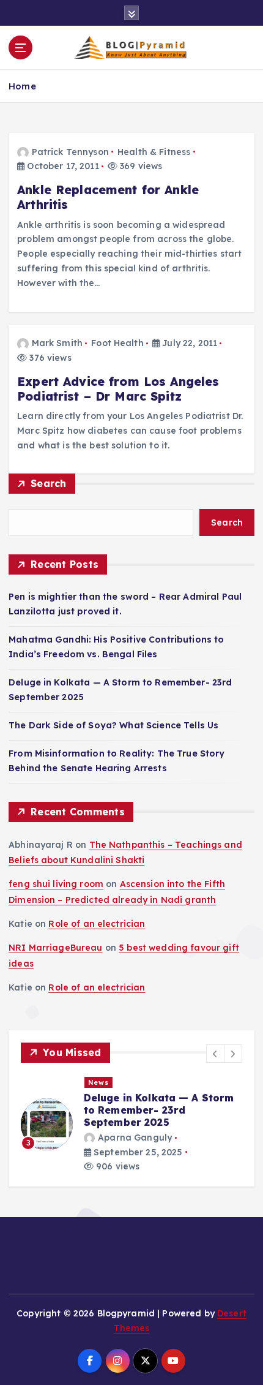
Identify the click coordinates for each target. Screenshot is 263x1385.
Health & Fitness (153, 151)
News (98, 1082)
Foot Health (117, 343)
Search (49, 483)
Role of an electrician (96, 923)
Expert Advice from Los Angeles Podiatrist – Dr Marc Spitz (118, 389)
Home (22, 86)
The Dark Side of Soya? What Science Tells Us (113, 725)
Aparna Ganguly (135, 1137)
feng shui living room (56, 883)
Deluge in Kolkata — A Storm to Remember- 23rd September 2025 (159, 1110)
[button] (215, 1053)
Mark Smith (57, 343)
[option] (131, 1124)
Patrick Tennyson (70, 151)
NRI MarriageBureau (56, 947)
